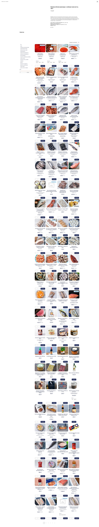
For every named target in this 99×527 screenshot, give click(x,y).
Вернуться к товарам (5, 1)
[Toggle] (31, 59)
